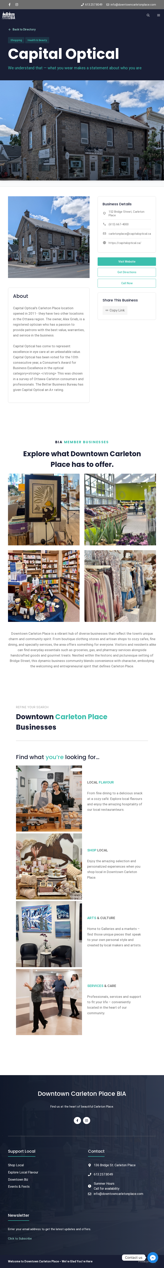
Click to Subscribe (20, 1238)
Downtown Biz (18, 1179)
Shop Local (16, 1165)
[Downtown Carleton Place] (8, 15)
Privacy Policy (147, 1261)
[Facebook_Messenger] (152, 1257)
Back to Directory (22, 29)
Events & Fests (19, 1186)
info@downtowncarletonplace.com (118, 1194)
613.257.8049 (103, 1174)
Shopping (16, 40)
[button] (148, 15)
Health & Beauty (37, 40)
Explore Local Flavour (23, 1172)
